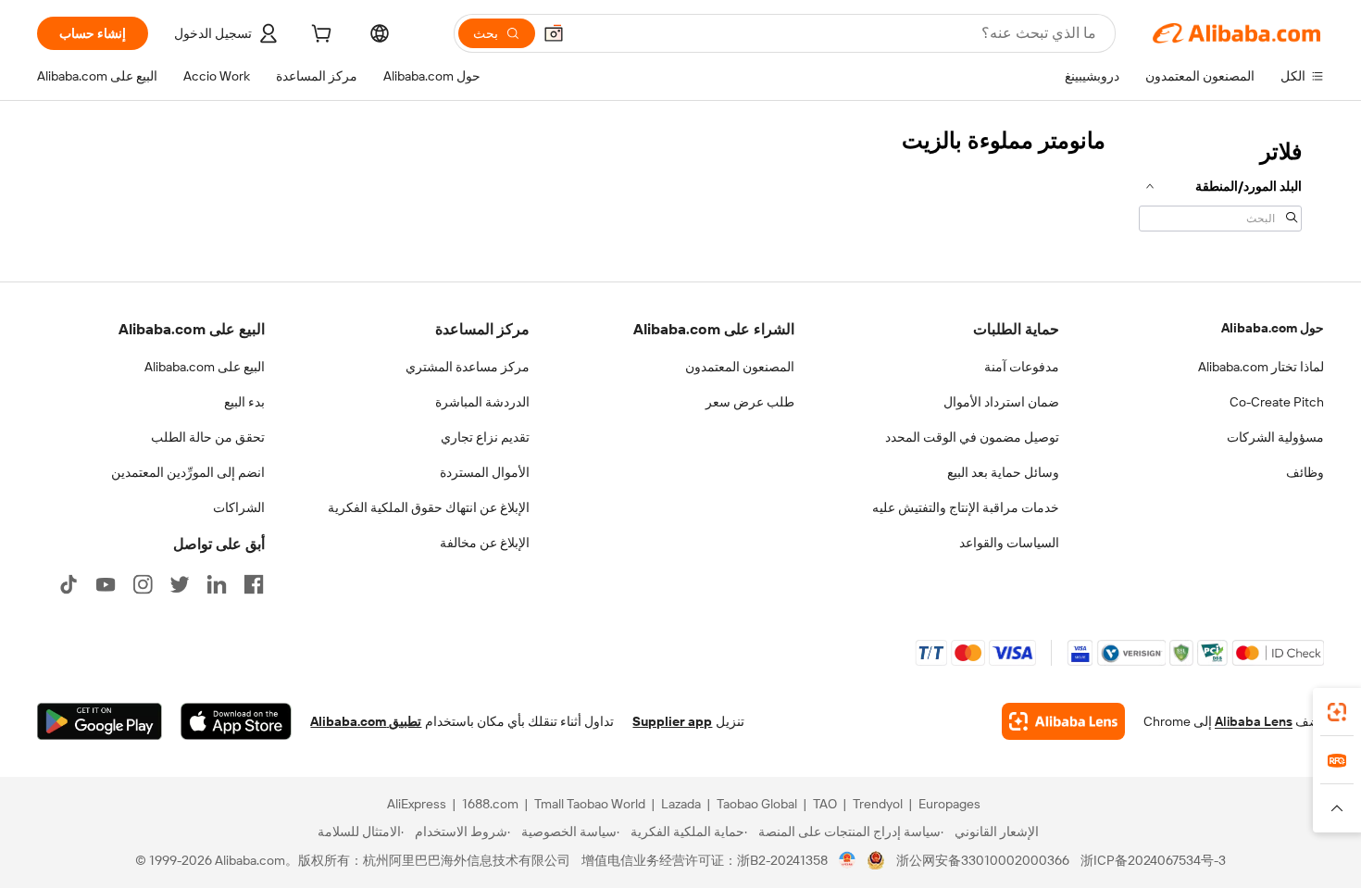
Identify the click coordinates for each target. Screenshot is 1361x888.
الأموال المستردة (485, 472)
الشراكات (239, 507)
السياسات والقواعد (1009, 542)
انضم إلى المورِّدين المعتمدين (188, 472)
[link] (1337, 712)
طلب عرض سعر (749, 401)
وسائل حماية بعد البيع (1003, 472)
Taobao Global (757, 803)
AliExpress (416, 803)
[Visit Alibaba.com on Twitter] (180, 584)
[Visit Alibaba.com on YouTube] (105, 584)
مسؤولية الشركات (1275, 437)
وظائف (1305, 472)
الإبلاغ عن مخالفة (485, 542)
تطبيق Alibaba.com (365, 721)
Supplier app (672, 721)
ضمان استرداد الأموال (1001, 401)
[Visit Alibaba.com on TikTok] (68, 584)
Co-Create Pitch (1277, 401)
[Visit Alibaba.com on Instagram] (142, 584)
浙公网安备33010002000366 (982, 860)
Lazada (681, 803)
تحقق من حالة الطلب (208, 437)
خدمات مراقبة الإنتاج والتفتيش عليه (965, 507)
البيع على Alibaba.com (204, 366)
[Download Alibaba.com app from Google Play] (99, 721)
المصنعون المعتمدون (739, 366)
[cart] (319, 36)
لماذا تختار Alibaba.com (1261, 366)
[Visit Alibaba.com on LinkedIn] (217, 584)
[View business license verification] (847, 860)
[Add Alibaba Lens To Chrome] (1063, 721)
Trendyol (878, 803)
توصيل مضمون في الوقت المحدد (972, 437)
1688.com (490, 803)
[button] (554, 33)
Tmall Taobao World (589, 803)
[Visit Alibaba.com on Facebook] (254, 584)
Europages (949, 803)
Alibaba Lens (1253, 721)
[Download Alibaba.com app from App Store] (236, 721)
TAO (825, 803)
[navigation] (1220, 183)
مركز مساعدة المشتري (468, 366)
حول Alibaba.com (1272, 327)
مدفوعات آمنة (1021, 366)
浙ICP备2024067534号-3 (1153, 860)
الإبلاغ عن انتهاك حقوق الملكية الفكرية (429, 507)
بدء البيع (244, 401)
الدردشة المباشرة (482, 401)
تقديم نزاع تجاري (485, 437)
